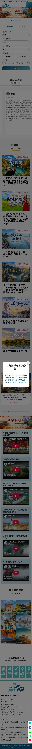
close (28, 363)
